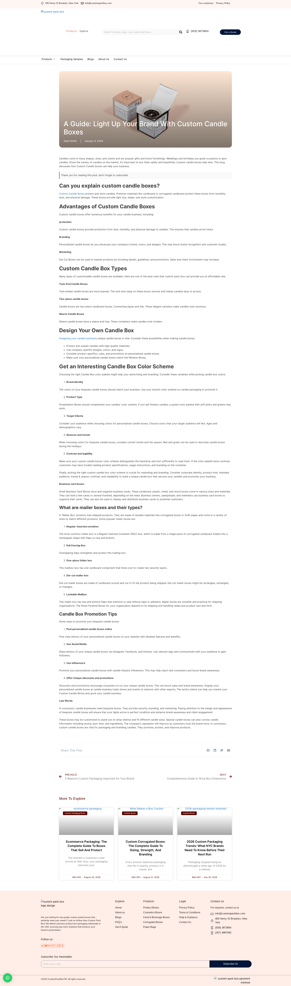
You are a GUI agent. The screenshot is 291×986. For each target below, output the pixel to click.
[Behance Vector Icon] (49, 945)
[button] (208, 750)
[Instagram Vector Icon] (59, 945)
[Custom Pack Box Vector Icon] (62, 945)
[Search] (181, 32)
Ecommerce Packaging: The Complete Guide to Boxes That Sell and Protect (86, 846)
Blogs (90, 59)
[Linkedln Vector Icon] (42, 945)
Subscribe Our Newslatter (56, 956)
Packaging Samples (71, 59)
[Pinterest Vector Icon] (52, 945)
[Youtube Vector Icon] (46, 945)
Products (47, 59)
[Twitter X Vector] (56, 945)
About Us (103, 59)
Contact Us (120, 59)
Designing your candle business (77, 338)
